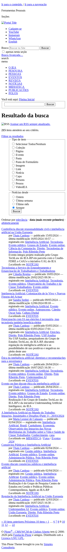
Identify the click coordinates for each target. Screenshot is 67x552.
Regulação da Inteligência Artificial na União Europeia (32, 496)
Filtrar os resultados (12, 136)
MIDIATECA (16, 86)
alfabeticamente (10, 222)
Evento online (57, 245)
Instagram (14, 35)
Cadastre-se (15, 28)
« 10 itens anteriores (13, 521)
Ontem (20, 197)
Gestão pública (33, 451)
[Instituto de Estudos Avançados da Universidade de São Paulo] (9, 22)
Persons (20, 179)
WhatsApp (15, 38)
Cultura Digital (30, 312)
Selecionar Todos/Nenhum (31, 144)
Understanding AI (36, 377)
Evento (20, 154)
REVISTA (15, 80)
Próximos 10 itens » (36, 521)
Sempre (20, 207)
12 (6, 524)
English (13, 41)
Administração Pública (21, 457)
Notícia (20, 172)
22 (13, 524)
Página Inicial (26, 99)
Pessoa (19, 183)
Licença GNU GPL (12, 538)
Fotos (46, 438)
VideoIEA (21, 187)
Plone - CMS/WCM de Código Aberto (27, 531)
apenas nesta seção (16, 51)
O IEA (12, 67)
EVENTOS (15, 77)
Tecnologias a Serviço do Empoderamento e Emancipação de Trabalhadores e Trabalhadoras (28, 269)
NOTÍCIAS (15, 83)
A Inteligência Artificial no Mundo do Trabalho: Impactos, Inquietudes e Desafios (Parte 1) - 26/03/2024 (32, 414)
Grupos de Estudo (37, 245)
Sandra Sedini (21, 299)
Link (18, 169)
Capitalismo (34, 425)
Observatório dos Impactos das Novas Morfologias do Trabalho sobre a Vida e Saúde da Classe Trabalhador (36, 432)
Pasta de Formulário (27, 161)
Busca (4, 47)
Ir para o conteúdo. (12, 4)
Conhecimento (39, 435)
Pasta (19, 158)
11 (2, 524)
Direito (41, 248)
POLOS (13, 93)
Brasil (23, 425)
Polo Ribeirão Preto (34, 251)
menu (4, 61)
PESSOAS (15, 73)
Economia (48, 425)
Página (19, 151)
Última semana (24, 200)
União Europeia (17, 512)
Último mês (22, 204)
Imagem (20, 165)
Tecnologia (56, 241)
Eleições (55, 332)
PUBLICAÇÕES (19, 90)
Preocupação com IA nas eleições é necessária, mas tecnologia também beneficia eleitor (30, 321)
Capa (19, 176)
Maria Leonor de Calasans (28, 419)
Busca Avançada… (12, 55)
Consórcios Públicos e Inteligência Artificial (26, 444)
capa (51, 435)
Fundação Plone (22, 534)
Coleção (20, 147)
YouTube (14, 31)
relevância (21, 219)
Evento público (17, 245)
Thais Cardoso (21, 235)
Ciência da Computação (22, 248)
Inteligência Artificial (37, 241)
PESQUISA (16, 70)
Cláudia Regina (22, 274)
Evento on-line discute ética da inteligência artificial (30, 383)
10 (63, 521)
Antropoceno (42, 309)
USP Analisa (48, 335)
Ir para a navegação (36, 4)
